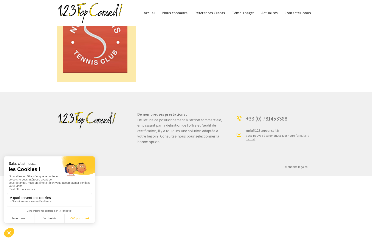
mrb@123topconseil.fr (262, 130)
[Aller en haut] (365, 233)
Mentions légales (296, 167)
